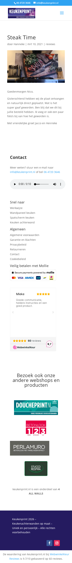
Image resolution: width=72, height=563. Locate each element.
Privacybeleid (18, 244)
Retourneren (18, 249)
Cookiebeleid (18, 259)
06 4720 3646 (52, 172)
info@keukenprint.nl (22, 172)
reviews (50, 44)
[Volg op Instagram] (57, 543)
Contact (14, 254)
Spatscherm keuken (22, 217)
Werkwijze (16, 208)
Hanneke (19, 44)
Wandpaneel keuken (22, 213)
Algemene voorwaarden (24, 235)
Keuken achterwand (22, 222)
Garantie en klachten (23, 239)
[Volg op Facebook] (49, 543)
